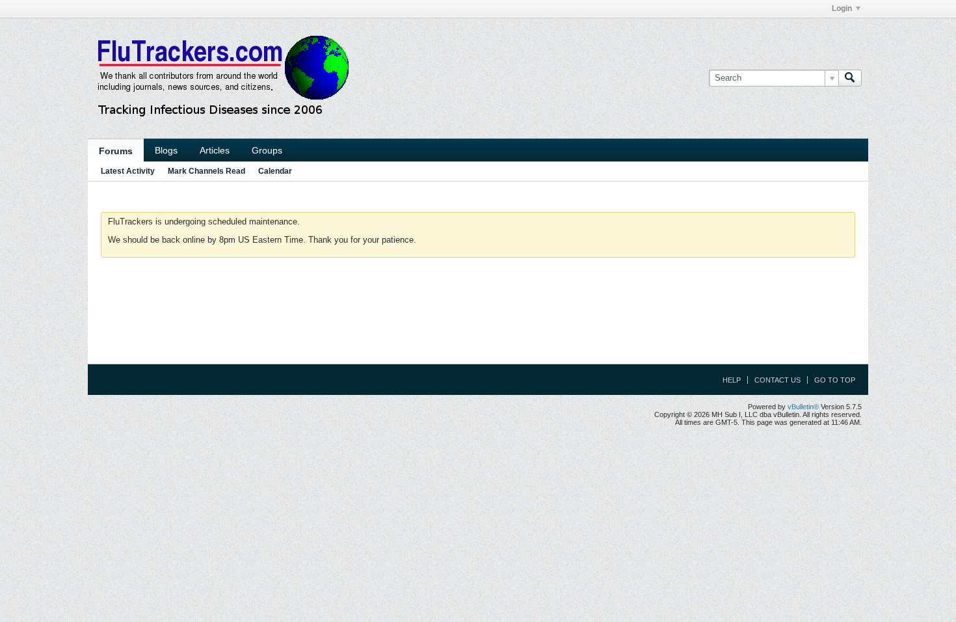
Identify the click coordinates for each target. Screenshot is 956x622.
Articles (215, 150)
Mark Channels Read (206, 171)
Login (842, 8)
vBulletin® (803, 407)
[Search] (850, 78)
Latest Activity (128, 171)
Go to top (834, 380)
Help (732, 380)
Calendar (275, 171)
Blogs (166, 150)
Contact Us (777, 380)
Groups (267, 150)
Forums (116, 151)
